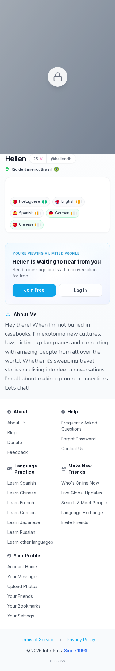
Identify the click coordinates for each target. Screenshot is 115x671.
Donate (14, 442)
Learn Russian (21, 532)
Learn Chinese (21, 492)
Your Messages (23, 576)
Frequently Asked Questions (79, 425)
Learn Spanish (21, 483)
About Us (16, 422)
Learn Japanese (23, 522)
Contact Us (72, 448)
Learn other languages (30, 542)
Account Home (22, 566)
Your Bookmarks (23, 606)
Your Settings (20, 615)
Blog (12, 432)
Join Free (34, 289)
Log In (80, 290)
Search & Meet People (84, 502)
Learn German (21, 512)
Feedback (17, 452)
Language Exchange (82, 512)
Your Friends (20, 596)
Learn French (20, 502)
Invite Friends (74, 522)
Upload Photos (22, 586)
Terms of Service (37, 639)
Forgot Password (78, 438)
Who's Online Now (80, 483)
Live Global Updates (81, 492)
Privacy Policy (81, 639)
